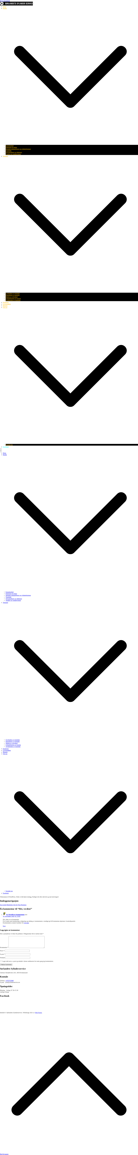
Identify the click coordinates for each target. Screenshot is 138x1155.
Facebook (6, 447)
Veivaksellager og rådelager (14, 152)
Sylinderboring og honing (13, 298)
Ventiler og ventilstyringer (13, 154)
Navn (2, 951)
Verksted (5, 602)
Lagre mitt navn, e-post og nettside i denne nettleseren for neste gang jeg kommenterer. (27, 961)
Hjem (4, 7)
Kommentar (4, 947)
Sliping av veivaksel (12, 297)
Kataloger (6, 302)
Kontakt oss (9, 445)
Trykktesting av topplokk (13, 300)
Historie (5, 306)
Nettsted (2, 957)
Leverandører (7, 304)
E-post (2, 954)
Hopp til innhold (5, 1)
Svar (4, 926)
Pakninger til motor (11, 147)
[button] (70, 144)
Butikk (5, 455)
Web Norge (38, 1012)
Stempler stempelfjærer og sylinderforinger (18, 149)
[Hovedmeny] (1, 449)
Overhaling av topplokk (13, 293)
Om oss (5, 754)
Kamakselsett (10, 145)
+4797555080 (9, 980)
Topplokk (8, 151)
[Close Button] (1, 451)
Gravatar (26, 923)
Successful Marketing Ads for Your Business (13, 905)
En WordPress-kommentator (15, 914)
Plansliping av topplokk (13, 295)
